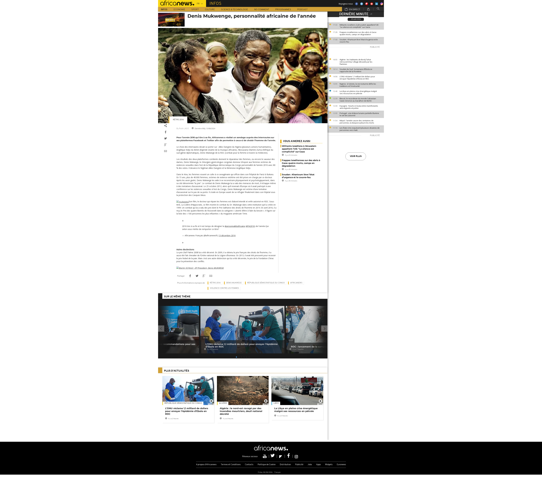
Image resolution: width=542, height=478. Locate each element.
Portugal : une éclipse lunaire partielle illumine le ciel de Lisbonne (359, 114)
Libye (276, 403)
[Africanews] (176, 3)
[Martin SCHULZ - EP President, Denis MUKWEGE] (200, 267)
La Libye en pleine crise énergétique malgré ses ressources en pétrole (358, 92)
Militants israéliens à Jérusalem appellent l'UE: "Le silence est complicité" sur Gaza (359, 26)
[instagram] (296, 456)
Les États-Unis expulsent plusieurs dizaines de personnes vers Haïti (360, 129)
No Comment (261, 9)
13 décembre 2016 (227, 235)
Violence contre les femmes (224, 288)
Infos (164, 9)
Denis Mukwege (234, 283)
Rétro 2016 (178, 120)
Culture (210, 9)
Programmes (283, 9)
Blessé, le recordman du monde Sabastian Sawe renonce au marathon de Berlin (358, 99)
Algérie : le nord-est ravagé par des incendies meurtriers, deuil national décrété (241, 411)
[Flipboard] (281, 456)
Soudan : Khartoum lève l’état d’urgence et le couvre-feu (359, 40)
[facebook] (289, 456)
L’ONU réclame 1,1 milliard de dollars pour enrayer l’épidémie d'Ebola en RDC (357, 77)
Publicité (299, 465)
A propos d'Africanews (206, 465)
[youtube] (265, 456)
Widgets (329, 465)
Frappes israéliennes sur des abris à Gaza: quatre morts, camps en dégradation (358, 33)
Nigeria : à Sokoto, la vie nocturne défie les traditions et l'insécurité (358, 85)
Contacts (249, 465)
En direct (354, 9)
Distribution (285, 465)
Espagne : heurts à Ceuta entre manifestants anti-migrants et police (359, 107)
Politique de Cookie (267, 465)
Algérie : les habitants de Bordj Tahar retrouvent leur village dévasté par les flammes (356, 61)
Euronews (341, 465)
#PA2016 (250, 226)
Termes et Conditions (231, 465)
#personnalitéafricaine (235, 226)
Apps (318, 465)
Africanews (296, 283)
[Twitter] (273, 456)
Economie (179, 9)
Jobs (310, 465)
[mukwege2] (182, 201)
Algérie (223, 403)
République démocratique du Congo (266, 283)
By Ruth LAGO (182, 129)
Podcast (302, 9)
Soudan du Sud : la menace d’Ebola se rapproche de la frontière (356, 70)
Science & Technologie (234, 9)
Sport (195, 9)
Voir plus (356, 156)
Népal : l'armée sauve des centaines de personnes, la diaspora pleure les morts (357, 121)
